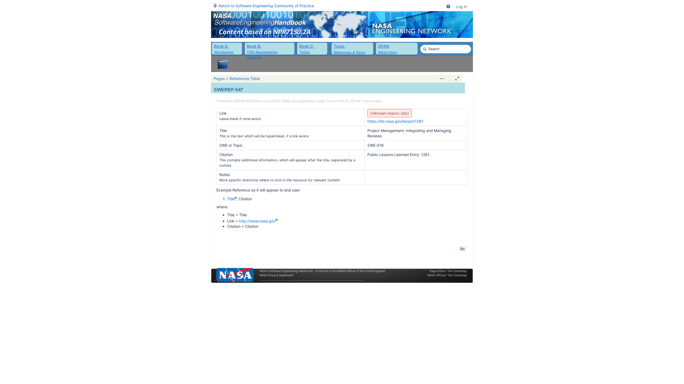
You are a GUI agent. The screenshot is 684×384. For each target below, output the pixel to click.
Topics (304, 52)
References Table (245, 78)
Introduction (224, 52)
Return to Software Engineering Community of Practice (266, 5)
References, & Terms (349, 52)
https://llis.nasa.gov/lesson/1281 (395, 121)
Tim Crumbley (457, 271)
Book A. (221, 46)
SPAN (383, 46)
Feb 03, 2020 (348, 101)
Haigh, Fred (324, 101)
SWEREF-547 (228, 89)
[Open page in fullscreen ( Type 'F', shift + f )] (457, 79)
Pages (219, 78)
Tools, (339, 46)
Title (231, 199)
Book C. (306, 46)
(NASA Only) (387, 52)
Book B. (254, 46)
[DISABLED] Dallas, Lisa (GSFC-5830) (262, 101)
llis (462, 248)
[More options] (442, 79)
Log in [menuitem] (461, 6)
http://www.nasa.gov (257, 221)
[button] (448, 6)
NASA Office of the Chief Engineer (361, 271)
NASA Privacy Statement (276, 275)
